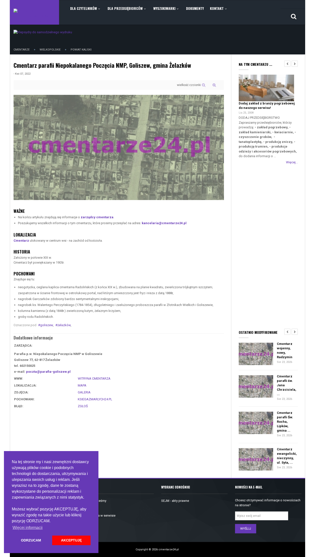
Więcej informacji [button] (28, 527)
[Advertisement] (268, 246)
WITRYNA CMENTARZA (94, 378)
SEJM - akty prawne (175, 501)
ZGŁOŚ (83, 406)
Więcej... (292, 162)
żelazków (64, 325)
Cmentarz (21, 240)
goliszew (46, 325)
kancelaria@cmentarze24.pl (164, 223)
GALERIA (84, 392)
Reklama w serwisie (101, 515)
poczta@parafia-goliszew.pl (48, 371)
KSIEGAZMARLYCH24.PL (95, 399)
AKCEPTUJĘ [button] (71, 540)
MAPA (82, 385)
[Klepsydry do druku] (43, 32)
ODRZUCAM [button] (31, 540)
